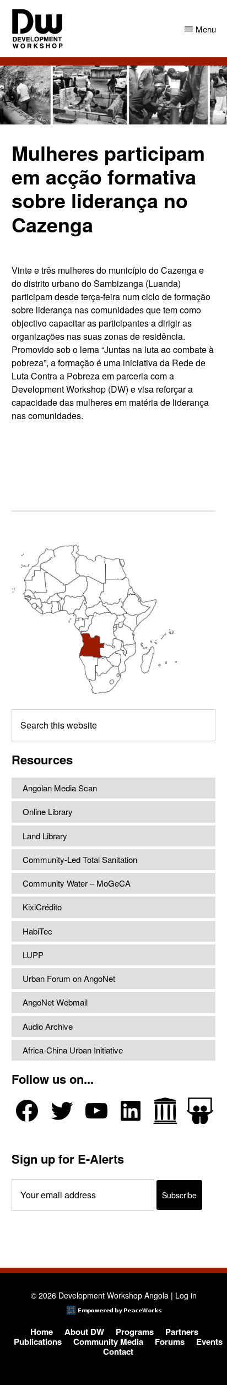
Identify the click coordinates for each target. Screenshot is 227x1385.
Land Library (45, 835)
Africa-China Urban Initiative (73, 1050)
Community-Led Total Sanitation (80, 859)
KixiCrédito (42, 907)
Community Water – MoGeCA (77, 883)
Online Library (48, 811)
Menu (206, 29)
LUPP (33, 954)
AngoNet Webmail (55, 1002)
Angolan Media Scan (60, 788)
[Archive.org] (165, 1111)
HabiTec (37, 931)
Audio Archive (48, 1026)
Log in (186, 1295)
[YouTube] (96, 1111)
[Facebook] (27, 1111)
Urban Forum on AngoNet (69, 978)
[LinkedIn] (130, 1111)
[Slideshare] (200, 1111)
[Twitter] (61, 1111)
